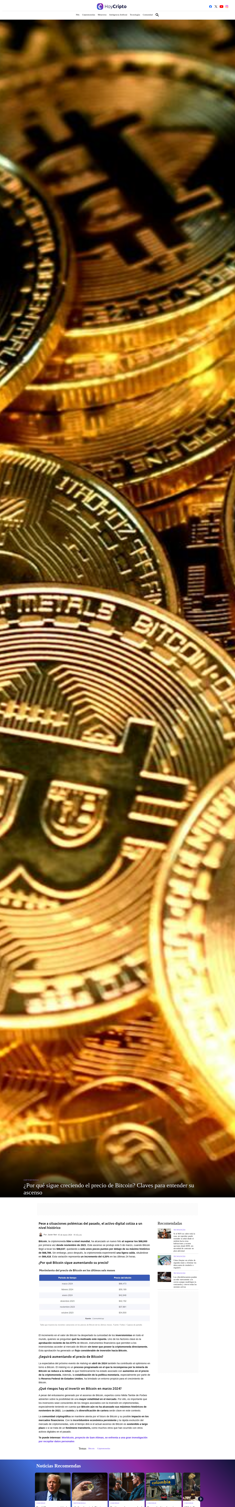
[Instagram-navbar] (227, 6)
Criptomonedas (88, 15)
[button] (117, 16)
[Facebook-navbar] (210, 6)
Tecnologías (135, 15)
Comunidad (148, 15)
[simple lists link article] (164, 1240)
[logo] (111, 6)
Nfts (77, 15)
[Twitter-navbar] (216, 6)
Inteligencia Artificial (118, 15)
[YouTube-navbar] (221, 6)
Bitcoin (91, 1448)
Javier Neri (52, 1235)
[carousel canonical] (53, 1486)
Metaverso (102, 15)
